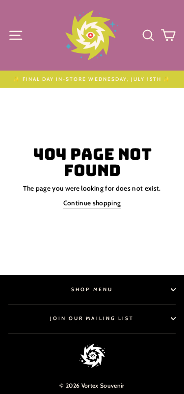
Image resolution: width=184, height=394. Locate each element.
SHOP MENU (92, 289)
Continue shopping (92, 203)
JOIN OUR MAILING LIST (92, 318)
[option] (92, 79)
